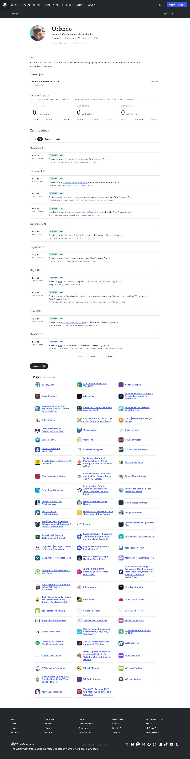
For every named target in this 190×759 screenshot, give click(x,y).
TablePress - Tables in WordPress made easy (52, 642)
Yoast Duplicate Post (52, 692)
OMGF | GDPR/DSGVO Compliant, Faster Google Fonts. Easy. (95, 572)
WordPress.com (154, 719)
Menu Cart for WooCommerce (139, 558)
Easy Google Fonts (134, 462)
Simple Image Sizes (134, 620)
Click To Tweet (132, 430)
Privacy (14, 732)
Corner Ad (88, 440)
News (13, 723)
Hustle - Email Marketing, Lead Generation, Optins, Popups (98, 512)
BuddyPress (153, 732)
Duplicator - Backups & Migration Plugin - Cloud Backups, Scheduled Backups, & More (97, 462)
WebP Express (132, 643)
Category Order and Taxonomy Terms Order (53, 429)
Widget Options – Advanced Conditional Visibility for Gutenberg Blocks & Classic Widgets (96, 655)
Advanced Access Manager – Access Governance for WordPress (139, 396)
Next (110, 356)
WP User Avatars (133, 679)
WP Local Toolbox (133, 668)
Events (115, 723)
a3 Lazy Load (48, 385)
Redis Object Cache (134, 599)
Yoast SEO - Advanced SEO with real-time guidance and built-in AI (97, 692)
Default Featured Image (136, 449)
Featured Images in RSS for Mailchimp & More (138, 490)
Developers (84, 728)
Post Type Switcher (134, 587)
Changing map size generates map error (82, 212)
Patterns (49, 732)
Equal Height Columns (52, 490)
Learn (81, 719)
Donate (117, 728)
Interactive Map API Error (75, 182)
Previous (82, 356)
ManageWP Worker (134, 548)
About (14, 719)
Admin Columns (49, 396)
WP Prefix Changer (92, 679)
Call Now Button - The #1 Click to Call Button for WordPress (97, 419)
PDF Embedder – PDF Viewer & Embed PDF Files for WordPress (56, 587)
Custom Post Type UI (93, 449)
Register (166, 14)
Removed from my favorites (77, 235)
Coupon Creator (133, 440)
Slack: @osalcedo (79, 43)
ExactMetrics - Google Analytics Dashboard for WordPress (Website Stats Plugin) (95, 490)
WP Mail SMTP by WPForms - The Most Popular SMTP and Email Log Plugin (55, 679)
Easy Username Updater (53, 476)
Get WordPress (177, 5)
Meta (58, 139)
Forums (48, 139)
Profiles (14, 14)
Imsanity (87, 524)
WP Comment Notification (54, 668)
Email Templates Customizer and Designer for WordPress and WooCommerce (97, 476)
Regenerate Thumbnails (53, 611)
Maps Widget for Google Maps (56, 558)
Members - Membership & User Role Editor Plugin (95, 557)
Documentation (86, 723)
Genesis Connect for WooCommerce (52, 502)
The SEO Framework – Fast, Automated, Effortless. (96, 642)
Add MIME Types (133, 385)
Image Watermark (133, 512)
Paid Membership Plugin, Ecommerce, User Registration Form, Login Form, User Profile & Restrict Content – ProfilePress (139, 571)
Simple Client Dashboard (95, 620)
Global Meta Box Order (136, 503)
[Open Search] (160, 5)
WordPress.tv (86, 732)
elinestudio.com (60, 43)
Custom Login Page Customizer (51, 449)
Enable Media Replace (136, 476)
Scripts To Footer (91, 611)
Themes (48, 723)
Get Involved (118, 719)
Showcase (50, 719)
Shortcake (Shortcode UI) (54, 620)
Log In (174, 14)
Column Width (70, 159)
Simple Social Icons (51, 631)
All (40, 139)
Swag (116, 732)
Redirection (89, 599)
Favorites (38, 366)
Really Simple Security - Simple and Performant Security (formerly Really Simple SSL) (56, 599)
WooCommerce (71, 258)
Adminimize (88, 396)
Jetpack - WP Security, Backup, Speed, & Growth (54, 536)
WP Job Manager (91, 668)
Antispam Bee (48, 420)
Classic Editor (90, 430)
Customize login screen (75, 322)
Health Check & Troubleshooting (50, 512)
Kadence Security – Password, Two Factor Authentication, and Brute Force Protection (98, 536)
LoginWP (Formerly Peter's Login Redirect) (96, 547)
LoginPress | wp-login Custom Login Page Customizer (56, 547)
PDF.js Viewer (90, 587)
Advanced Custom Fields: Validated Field (137, 408)
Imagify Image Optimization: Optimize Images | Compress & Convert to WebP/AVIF (56, 524)
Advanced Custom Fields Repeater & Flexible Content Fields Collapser (55, 408)
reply (60, 197)
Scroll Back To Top (134, 611)
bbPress (151, 728)
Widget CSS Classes (51, 655)
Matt (149, 723)
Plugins (48, 728)
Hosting (14, 728)
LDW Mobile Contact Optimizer (140, 536)
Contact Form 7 (49, 440)
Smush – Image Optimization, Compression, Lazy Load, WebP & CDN (97, 631)
